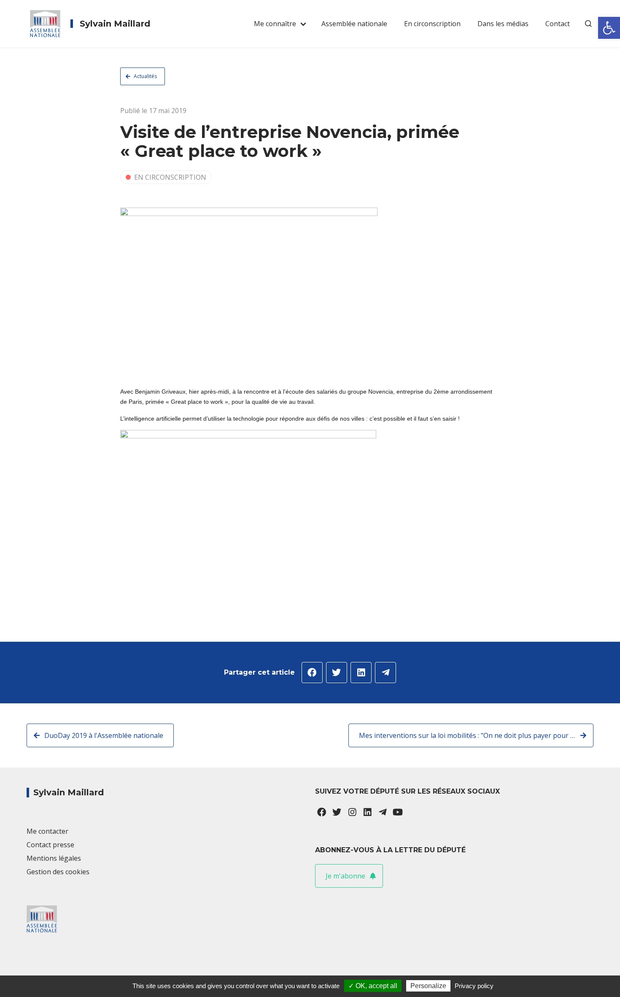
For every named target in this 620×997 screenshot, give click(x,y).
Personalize (428, 985)
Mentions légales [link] (54, 858)
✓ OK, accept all (372, 985)
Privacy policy (474, 985)
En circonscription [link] (432, 23)
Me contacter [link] (47, 831)
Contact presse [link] (50, 844)
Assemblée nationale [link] (354, 23)
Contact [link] (557, 23)
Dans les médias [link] (502, 23)
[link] (609, 28)
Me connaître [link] (275, 23)
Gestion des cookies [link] (58, 871)
